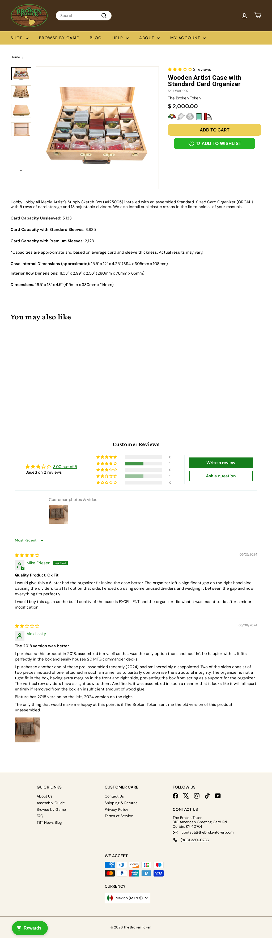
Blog (96, 38)
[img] (27, 555)
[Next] (21, 169)
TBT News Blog (49, 822)
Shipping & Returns (121, 802)
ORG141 (245, 202)
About (147, 38)
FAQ (40, 815)
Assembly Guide (51, 802)
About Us (44, 796)
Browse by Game (59, 38)
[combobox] (84, 15)
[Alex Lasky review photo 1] (27, 730)
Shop (17, 38)
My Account (186, 38)
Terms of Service (119, 815)
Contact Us (114, 796)
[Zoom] (97, 128)
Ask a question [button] (221, 476)
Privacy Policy (116, 809)
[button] (180, 69)
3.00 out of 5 (65, 466)
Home (15, 57)
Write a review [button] (220, 462)
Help (118, 38)
